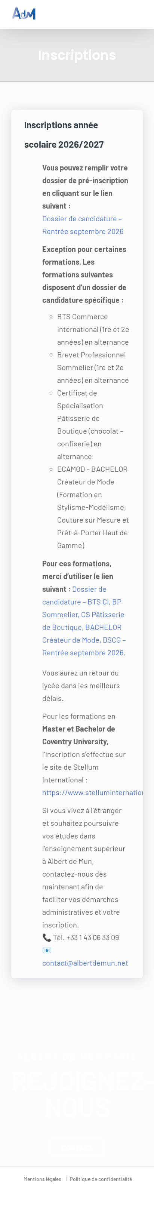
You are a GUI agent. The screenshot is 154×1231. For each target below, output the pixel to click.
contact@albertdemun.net (85, 962)
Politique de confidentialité (101, 1179)
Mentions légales (42, 1179)
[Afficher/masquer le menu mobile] (140, 11)
